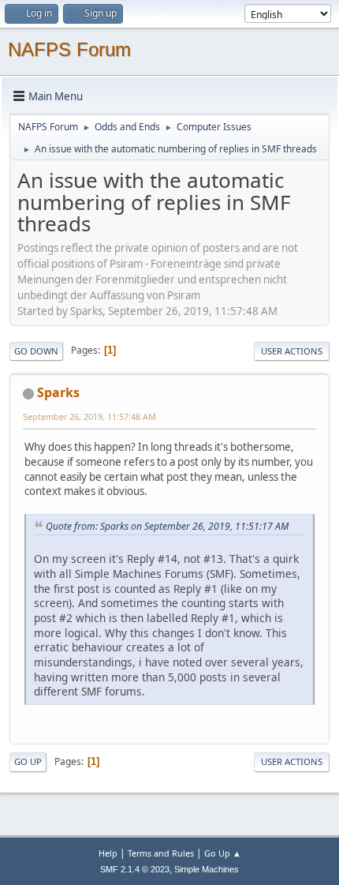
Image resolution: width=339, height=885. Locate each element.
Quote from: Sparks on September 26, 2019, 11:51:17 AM (167, 526)
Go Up (28, 761)
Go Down (36, 351)
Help (108, 853)
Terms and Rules (161, 853)
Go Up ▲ (222, 853)
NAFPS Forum (69, 49)
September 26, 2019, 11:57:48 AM (89, 416)
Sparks (58, 392)
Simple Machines (206, 869)
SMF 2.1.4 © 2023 (135, 869)
